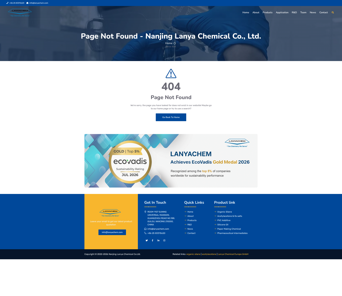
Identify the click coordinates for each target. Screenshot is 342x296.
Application (282, 12)
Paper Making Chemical (229, 229)
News (313, 12)
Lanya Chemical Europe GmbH (233, 254)
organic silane (193, 254)
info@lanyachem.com (38, 3)
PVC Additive (223, 220)
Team (303, 12)
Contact (323, 12)
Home (245, 12)
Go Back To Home (171, 117)
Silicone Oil (222, 224)
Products (268, 12)
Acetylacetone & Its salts (229, 216)
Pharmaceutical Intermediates (232, 233)
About (255, 12)
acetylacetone (209, 254)
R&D (294, 12)
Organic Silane (224, 212)
